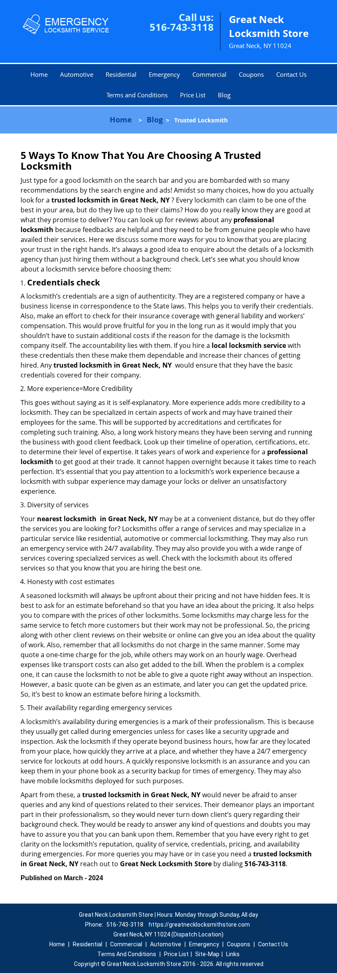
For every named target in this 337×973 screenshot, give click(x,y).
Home (39, 74)
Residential (121, 74)
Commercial (209, 74)
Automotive (76, 74)
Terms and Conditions (137, 95)
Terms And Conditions (126, 954)
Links (233, 954)
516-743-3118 (182, 27)
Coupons (251, 74)
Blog (224, 95)
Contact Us (291, 74)
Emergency (164, 74)
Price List (192, 95)
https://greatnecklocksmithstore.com (199, 924)
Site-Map (207, 954)
